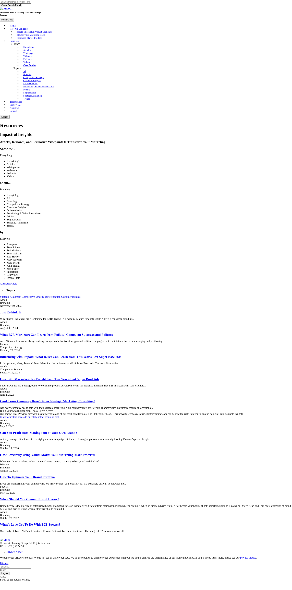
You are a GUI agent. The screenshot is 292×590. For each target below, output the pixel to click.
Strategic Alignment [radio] (17, 222)
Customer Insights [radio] (16, 207)
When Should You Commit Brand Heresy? (29, 499)
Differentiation (52, 296)
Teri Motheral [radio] (14, 250)
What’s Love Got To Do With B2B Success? (30, 524)
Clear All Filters (8, 283)
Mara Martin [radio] (13, 262)
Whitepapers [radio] (13, 167)
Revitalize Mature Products (29, 38)
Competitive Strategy (33, 296)
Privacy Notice (15, 551)
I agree (4, 573)
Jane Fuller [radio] (12, 268)
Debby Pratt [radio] (13, 277)
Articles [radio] (11, 164)
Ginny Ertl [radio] (12, 274)
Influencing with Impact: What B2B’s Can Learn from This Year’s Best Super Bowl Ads (60, 357)
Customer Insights (70, 296)
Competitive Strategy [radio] (18, 204)
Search (4, 117)
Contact (13, 111)
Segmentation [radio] (14, 219)
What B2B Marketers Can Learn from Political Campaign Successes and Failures (56, 334)
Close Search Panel (11, 5)
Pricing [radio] (10, 216)
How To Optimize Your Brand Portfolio (27, 477)
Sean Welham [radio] (14, 253)
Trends (26, 98)
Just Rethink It (10, 312)
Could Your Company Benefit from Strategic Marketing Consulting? (47, 401)
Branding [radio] (12, 201)
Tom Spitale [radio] (13, 247)
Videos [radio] (10, 176)
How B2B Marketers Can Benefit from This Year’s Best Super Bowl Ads (49, 379)
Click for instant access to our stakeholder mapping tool (29, 417)
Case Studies (29, 65)
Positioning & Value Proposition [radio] (24, 213)
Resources (14, 41)
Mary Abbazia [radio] (14, 259)
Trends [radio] (10, 225)
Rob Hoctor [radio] (13, 256)
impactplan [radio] (12, 271)
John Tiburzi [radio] (13, 265)
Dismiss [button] (4, 563)
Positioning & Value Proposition (38, 86)
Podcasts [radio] (11, 173)
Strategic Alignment (32, 95)
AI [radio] (8, 198)
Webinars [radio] (12, 170)
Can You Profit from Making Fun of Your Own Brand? (38, 432)
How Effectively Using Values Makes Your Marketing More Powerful (47, 455)
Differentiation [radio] (14, 210)
